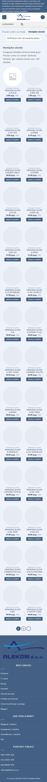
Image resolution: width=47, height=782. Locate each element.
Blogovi (4, 709)
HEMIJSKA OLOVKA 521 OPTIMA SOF (34, 451)
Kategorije (8, 24)
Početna (4, 673)
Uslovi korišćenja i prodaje (13, 704)
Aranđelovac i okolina (10, 734)
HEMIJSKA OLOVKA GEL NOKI (12, 531)
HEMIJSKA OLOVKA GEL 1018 (34, 491)
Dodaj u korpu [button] (12, 100)
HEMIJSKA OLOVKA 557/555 (12, 132)
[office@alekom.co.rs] (31, 24)
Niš (2, 739)
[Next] (28, 628)
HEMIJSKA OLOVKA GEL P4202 (34, 411)
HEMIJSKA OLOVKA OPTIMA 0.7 (12, 451)
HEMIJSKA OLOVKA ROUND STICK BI (12, 491)
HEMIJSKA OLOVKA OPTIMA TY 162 (34, 331)
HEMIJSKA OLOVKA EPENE (34, 132)
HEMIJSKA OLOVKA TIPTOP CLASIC (34, 611)
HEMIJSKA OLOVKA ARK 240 (34, 92)
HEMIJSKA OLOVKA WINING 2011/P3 (34, 371)
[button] (4, 17)
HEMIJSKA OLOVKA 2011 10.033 (12, 371)
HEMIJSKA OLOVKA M (12, 331)
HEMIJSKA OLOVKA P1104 (12, 211)
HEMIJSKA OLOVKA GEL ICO (34, 531)
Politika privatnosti (9, 699)
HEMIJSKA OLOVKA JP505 (34, 251)
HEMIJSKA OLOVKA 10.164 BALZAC (12, 291)
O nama (4, 679)
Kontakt (4, 689)
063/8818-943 (7, 765)
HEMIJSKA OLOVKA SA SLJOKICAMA (34, 571)
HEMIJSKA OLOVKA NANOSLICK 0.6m (12, 571)
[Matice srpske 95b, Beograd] (27, 24)
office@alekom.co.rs (10, 770)
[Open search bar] (22, 24)
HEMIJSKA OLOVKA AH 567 (12, 251)
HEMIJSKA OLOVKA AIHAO (12, 411)
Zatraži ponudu (8, 694)
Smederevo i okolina (10, 729)
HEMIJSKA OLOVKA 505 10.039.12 (34, 291)
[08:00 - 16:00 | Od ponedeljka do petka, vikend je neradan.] (35, 24)
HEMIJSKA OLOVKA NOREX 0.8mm (12, 172)
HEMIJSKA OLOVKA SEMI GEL (34, 211)
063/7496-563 (7, 755)
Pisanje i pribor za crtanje (13, 32)
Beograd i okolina (8, 724)
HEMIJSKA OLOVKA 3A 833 (12, 92)
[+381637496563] (39, 24)
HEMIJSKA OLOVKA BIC (12, 611)
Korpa (3, 684)
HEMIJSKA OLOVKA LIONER (34, 172)
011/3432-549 (7, 760)
